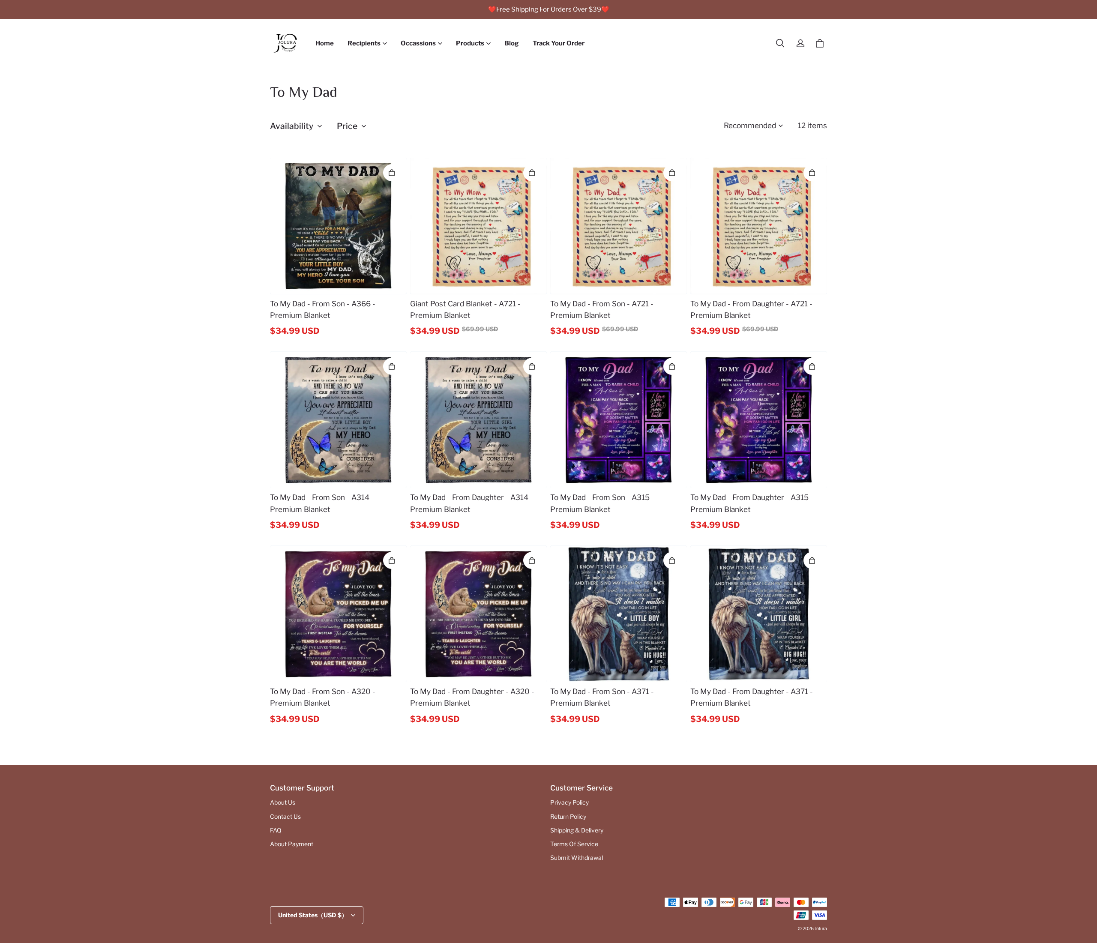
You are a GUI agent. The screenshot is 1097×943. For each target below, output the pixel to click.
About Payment (291, 844)
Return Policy (568, 816)
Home (324, 43)
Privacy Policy (569, 802)
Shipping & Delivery (576, 830)
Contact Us (285, 816)
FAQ (276, 830)
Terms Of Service (574, 844)
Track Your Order (558, 43)
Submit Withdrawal (576, 857)
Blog (511, 43)
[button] (779, 43)
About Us (282, 802)
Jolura (821, 928)
